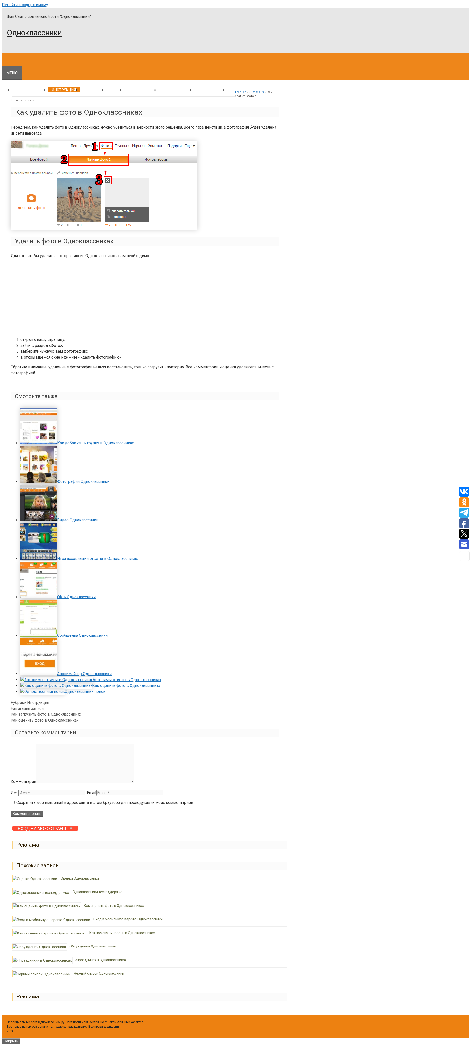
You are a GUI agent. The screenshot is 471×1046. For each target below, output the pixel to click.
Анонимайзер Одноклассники (84, 674)
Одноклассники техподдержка (97, 892)
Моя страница (30, 89)
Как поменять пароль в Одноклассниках (122, 933)
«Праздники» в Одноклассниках (101, 960)
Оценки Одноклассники (80, 878)
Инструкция (64, 89)
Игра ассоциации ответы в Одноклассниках (97, 558)
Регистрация (141, 89)
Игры (115, 89)
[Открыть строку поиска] (6, 59)
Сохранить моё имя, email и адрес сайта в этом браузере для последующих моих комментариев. (105, 802)
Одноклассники (34, 32)
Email (91, 792)
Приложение (210, 89)
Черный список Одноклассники (99, 973)
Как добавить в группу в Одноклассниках (95, 443)
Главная (240, 92)
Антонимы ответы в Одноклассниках (127, 679)
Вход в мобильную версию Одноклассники (128, 919)
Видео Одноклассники (77, 520)
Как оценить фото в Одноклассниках (126, 685)
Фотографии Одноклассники (83, 481)
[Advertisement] (145, 298)
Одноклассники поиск (85, 691)
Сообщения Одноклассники (82, 635)
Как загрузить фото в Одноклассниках (46, 714)
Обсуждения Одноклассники (92, 946)
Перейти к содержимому (25, 4)
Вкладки (93, 89)
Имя (14, 792)
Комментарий (23, 781)
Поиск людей (176, 89)
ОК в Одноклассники (76, 597)
